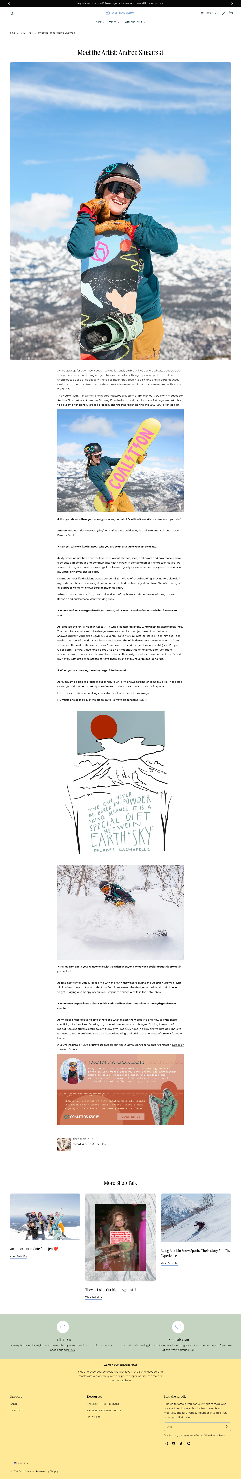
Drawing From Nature (112, 400)
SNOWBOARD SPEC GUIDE (104, 1410)
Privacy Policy (217, 1435)
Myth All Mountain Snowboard (90, 395)
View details (18, 1256)
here (106, 1345)
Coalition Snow (27, 1471)
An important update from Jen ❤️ (34, 1248)
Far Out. (191, 1345)
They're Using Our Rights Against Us (111, 1289)
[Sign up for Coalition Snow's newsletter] (120, 1089)
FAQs (71, 1350)
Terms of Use (202, 1435)
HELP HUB (93, 1417)
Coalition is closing (136, 1345)
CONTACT (16, 1410)
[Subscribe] (226, 1426)
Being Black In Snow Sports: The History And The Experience (196, 1253)
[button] (11, 13)
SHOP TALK (26, 32)
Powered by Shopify (47, 1471)
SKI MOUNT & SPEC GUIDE (103, 1404)
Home (11, 32)
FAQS (13, 1404)
